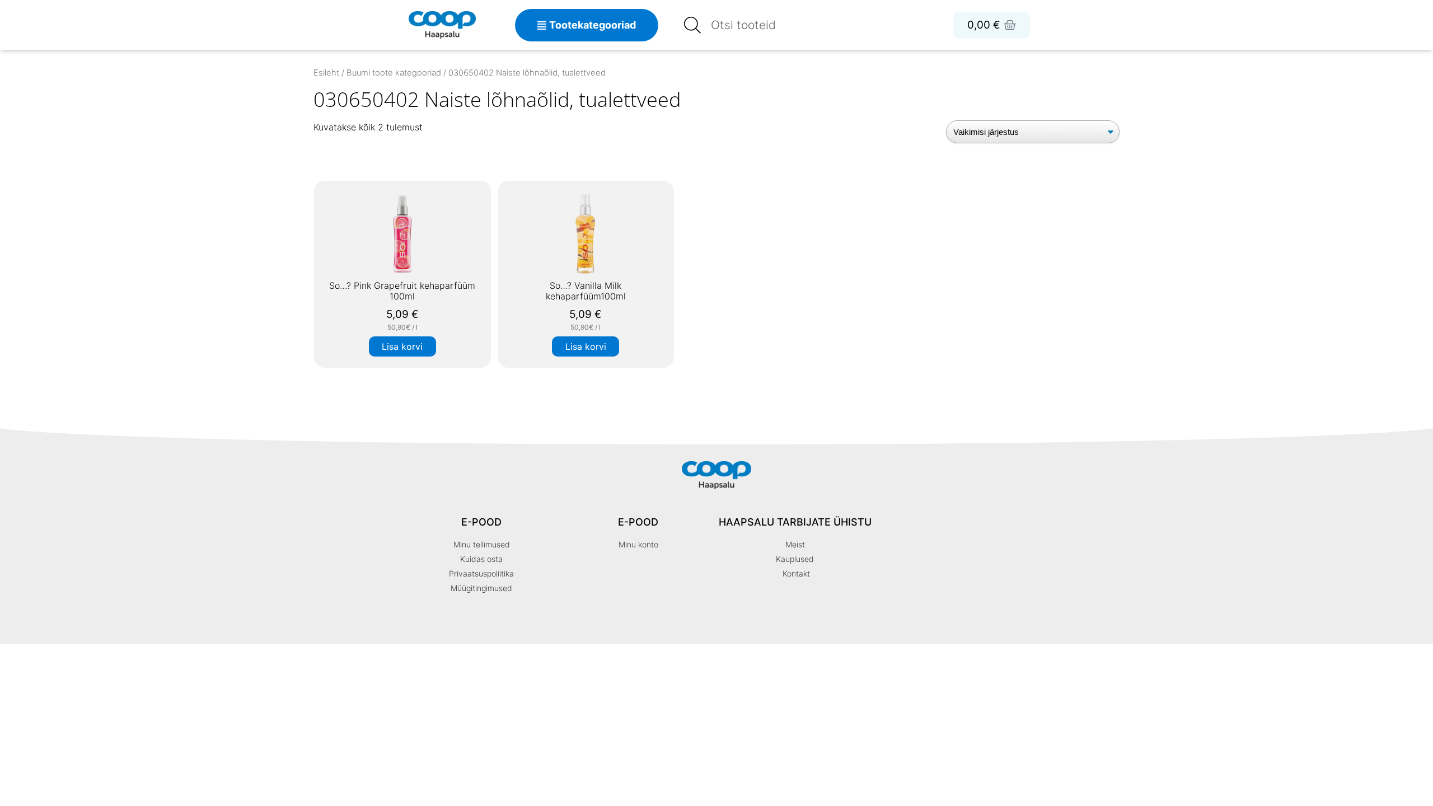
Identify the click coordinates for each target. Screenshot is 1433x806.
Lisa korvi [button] (402, 346)
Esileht (326, 73)
